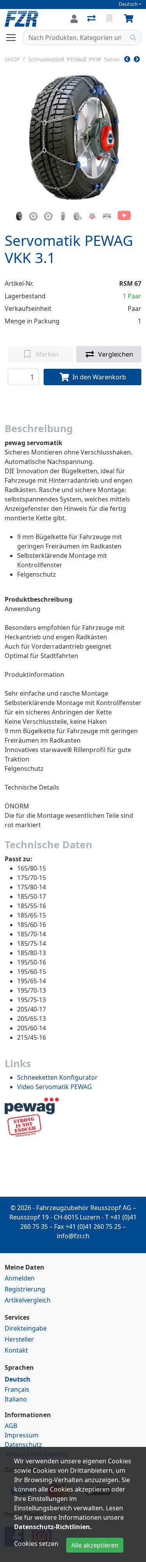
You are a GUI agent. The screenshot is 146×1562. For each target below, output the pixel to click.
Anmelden (20, 1278)
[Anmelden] (74, 19)
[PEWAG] (32, 1117)
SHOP (12, 59)
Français (17, 1389)
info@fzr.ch (73, 1236)
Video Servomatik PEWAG (54, 1086)
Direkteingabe (26, 1328)
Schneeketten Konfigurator (57, 1077)
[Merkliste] (110, 19)
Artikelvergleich (28, 1300)
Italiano (16, 1399)
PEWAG (76, 59)
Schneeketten (46, 59)
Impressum (22, 1435)
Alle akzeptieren (94, 1545)
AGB (11, 1425)
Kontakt (16, 1350)
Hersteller (19, 1339)
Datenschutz (23, 1444)
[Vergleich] (92, 19)
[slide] (19, 216)
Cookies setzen (36, 1543)
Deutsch (128, 4)
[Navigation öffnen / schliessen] (14, 37)
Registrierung (25, 1289)
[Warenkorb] (130, 19)
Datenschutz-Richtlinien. (53, 1526)
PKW (95, 59)
